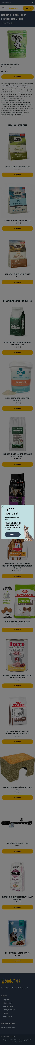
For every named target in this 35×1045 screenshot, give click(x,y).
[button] (13, 534)
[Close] (2, 506)
